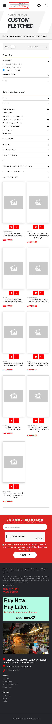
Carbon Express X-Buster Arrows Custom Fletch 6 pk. (38, 300)
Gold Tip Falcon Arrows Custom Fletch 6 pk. (13, 428)
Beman (5, 297)
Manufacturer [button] (9, 75)
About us (6, 678)
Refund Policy (7, 681)
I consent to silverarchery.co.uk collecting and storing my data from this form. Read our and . (25, 547)
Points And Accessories (11, 126)
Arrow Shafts (7, 113)
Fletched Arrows (9, 109)
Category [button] (7, 61)
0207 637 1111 (11, 589)
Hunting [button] (6, 144)
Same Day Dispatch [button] (11, 177)
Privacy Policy (24, 549)
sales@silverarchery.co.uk (19, 666)
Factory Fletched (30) (13, 67)
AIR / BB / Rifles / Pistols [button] (13, 171)
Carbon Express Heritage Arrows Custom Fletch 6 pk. (14, 234)
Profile (5, 701)
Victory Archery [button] (10, 155)
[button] (47, 5)
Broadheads (7, 133)
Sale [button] (4, 160)
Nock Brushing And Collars (12, 123)
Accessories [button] (8, 139)
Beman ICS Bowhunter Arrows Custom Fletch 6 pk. (14, 300)
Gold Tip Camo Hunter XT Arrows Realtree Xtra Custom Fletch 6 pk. (38, 235)
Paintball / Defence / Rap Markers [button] (17, 166)
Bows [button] (5, 98)
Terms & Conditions (34, 547)
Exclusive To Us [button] (9, 149)
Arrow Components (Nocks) (13, 120)
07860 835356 (10, 592)
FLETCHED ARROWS (15, 36)
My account (7, 695)
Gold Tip (29, 231)
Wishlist (5, 698)
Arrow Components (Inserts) (13, 116)
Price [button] (5, 80)
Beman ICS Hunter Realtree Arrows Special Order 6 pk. (14, 364)
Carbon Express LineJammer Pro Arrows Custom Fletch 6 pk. (38, 429)
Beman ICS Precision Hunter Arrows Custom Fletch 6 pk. (38, 364)
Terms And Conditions (10, 684)
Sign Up (25, 555)
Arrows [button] (6, 103)
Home (4, 36)
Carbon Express (7, 231)
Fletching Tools (8, 130)
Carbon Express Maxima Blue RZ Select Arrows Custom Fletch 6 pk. (14, 495)
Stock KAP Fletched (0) (14, 64)
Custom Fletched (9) (13, 70)
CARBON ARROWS (28, 36)
